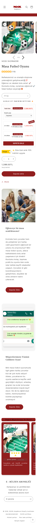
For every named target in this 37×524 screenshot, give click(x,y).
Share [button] (6, 182)
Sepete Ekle (18, 143)
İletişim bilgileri (20, 521)
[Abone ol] (30, 499)
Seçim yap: (7, 113)
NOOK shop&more (15, 511)
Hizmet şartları (12, 517)
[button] (4, 7)
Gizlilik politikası (25, 514)
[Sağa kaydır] (23, 57)
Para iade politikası (25, 517)
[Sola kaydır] (14, 57)
